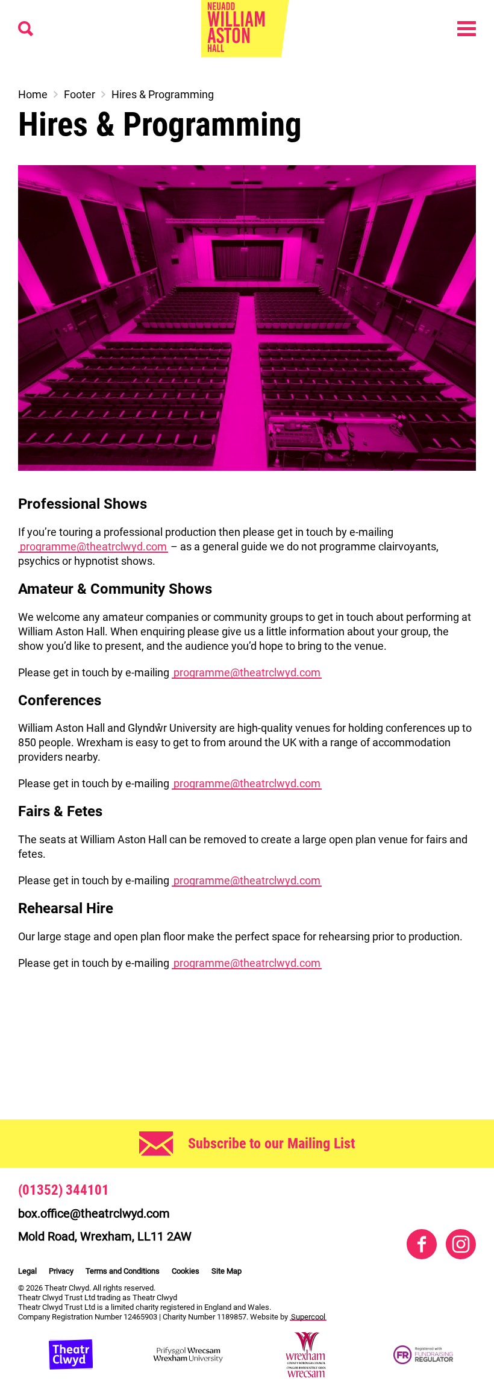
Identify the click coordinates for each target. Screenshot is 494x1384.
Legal (27, 1270)
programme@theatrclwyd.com (93, 546)
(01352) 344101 (63, 1190)
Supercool (308, 1316)
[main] (247, 576)
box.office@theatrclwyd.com (94, 1213)
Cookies (185, 1270)
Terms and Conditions (123, 1270)
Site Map (226, 1270)
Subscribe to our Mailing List (271, 1143)
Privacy (61, 1270)
